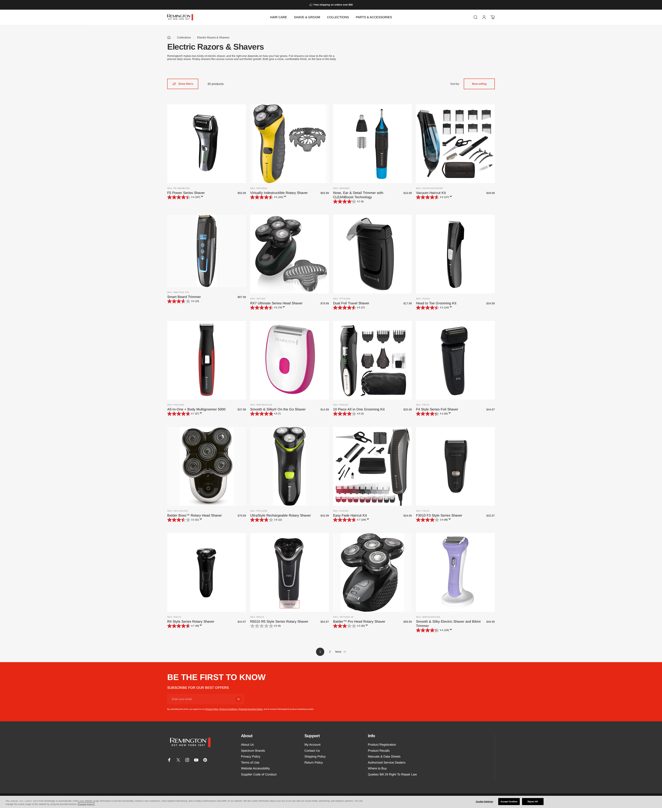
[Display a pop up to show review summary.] (203, 197)
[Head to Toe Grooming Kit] (455, 254)
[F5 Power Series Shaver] (206, 143)
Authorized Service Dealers (386, 762)
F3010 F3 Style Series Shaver (439, 515)
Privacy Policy (211, 709)
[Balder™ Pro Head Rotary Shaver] (372, 572)
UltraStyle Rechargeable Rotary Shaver (280, 515)
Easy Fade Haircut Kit (350, 515)
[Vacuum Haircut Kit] (455, 143)
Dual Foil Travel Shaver (351, 303)
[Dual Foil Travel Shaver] (372, 254)
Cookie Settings (484, 801)
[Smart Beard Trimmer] (206, 251)
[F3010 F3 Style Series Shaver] (455, 466)
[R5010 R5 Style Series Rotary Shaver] (289, 572)
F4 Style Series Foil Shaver (437, 409)
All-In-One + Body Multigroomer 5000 (196, 409)
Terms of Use (250, 762)
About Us (247, 744)
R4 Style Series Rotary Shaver (190, 621)
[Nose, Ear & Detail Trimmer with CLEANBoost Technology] (372, 143)
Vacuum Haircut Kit (431, 193)
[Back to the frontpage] (169, 37)
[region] (331, 802)
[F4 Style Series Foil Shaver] (455, 360)
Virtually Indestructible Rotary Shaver (279, 193)
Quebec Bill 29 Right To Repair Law (392, 774)
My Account (312, 744)
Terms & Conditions (228, 709)
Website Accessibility (255, 768)
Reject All (533, 801)
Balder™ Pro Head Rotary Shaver (359, 621)
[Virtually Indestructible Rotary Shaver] (289, 143)
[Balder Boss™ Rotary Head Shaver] (206, 466)
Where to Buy (377, 768)
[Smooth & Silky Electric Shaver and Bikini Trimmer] (455, 572)
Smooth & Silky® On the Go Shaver (278, 409)
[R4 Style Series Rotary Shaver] (206, 572)
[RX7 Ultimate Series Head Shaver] (289, 254)
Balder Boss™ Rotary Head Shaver (194, 515)
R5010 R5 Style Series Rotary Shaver (279, 621)
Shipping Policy (315, 756)
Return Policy (313, 762)
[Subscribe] (238, 699)
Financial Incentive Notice (250, 709)
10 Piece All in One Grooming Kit (359, 409)
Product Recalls (379, 750)
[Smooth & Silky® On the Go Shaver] (289, 360)
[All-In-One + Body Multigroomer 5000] (206, 360)
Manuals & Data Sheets (384, 756)
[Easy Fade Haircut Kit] (372, 466)
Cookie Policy (86, 804)
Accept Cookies (508, 801)
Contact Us (312, 750)
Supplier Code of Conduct (259, 774)
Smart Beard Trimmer (184, 297)
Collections (184, 37)
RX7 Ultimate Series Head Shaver (276, 303)
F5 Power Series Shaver (186, 193)
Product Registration (382, 744)
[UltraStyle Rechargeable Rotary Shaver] (289, 466)
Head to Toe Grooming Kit (436, 303)
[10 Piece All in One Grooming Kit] (372, 360)
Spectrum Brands (253, 750)
